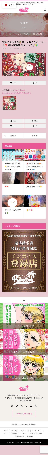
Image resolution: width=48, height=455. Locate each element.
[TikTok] (17, 406)
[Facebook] (26, 406)
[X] (22, 406)
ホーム (6, 431)
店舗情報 (14, 433)
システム (23, 433)
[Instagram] (12, 406)
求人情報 (39, 433)
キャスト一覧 (24, 431)
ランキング (35, 431)
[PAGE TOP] (24, 300)
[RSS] (36, 406)
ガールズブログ (18, 48)
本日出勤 (14, 431)
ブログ (31, 433)
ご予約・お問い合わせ (24, 414)
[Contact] (31, 406)
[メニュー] (44, 9)
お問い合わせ (19, 436)
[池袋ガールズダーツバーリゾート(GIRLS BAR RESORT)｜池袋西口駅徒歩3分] (24, 388)
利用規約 (30, 436)
